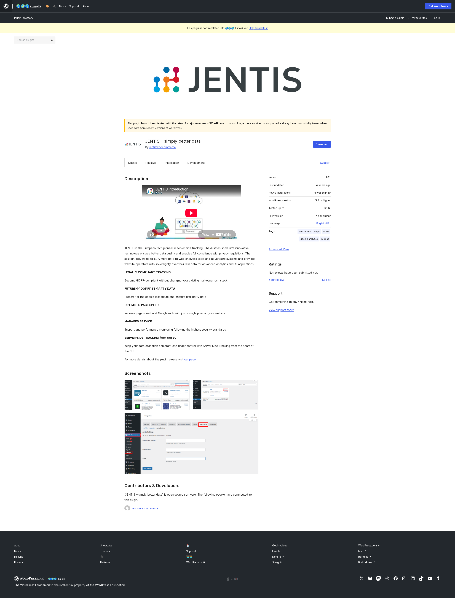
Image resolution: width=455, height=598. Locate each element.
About (17, 545)
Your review (276, 279)
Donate (278, 556)
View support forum (281, 310)
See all (326, 279)
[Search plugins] (51, 40)
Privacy (18, 562)
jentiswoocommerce (162, 147)
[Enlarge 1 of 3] (185, 384)
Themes (105, 551)
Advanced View (279, 249)
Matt (362, 551)
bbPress (364, 556)
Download (322, 144)
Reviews (150, 162)
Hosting (18, 556)
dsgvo (317, 231)
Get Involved (280, 545)
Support (325, 162)
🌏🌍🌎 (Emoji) (56, 578)
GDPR (326, 231)
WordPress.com (369, 545)
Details (132, 162)
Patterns (105, 562)
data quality (305, 231)
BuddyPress (367, 562)
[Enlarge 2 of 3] (253, 384)
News (17, 551)
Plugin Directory (23, 17)
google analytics (309, 239)
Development (196, 162)
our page (190, 359)
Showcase (106, 545)
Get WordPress (438, 6)
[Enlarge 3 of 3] (253, 417)
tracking (325, 239)
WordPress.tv (195, 562)
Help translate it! (258, 28)
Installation (172, 162)
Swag (277, 562)
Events (276, 551)
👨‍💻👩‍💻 (189, 556)
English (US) (323, 223)
